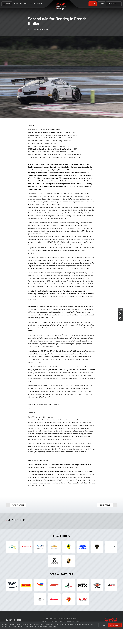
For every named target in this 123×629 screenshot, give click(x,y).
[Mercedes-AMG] (54, 561)
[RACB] (68, 599)
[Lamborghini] (97, 547)
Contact (78, 621)
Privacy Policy (70, 621)
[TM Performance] (97, 585)
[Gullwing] (40, 599)
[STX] (83, 585)
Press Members (52, 621)
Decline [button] (103, 625)
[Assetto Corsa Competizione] (111, 585)
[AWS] (12, 585)
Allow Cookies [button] (115, 625)
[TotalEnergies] (40, 585)
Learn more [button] (52, 626)
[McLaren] (111, 547)
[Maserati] (68, 585)
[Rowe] (54, 585)
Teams (62, 621)
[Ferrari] (68, 547)
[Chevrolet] (54, 547)
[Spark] (54, 599)
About (44, 621)
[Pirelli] (26, 585)
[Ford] (83, 547)
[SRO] (83, 599)
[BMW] (40, 547)
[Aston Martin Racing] (12, 547)
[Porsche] (68, 561)
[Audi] (26, 547)
